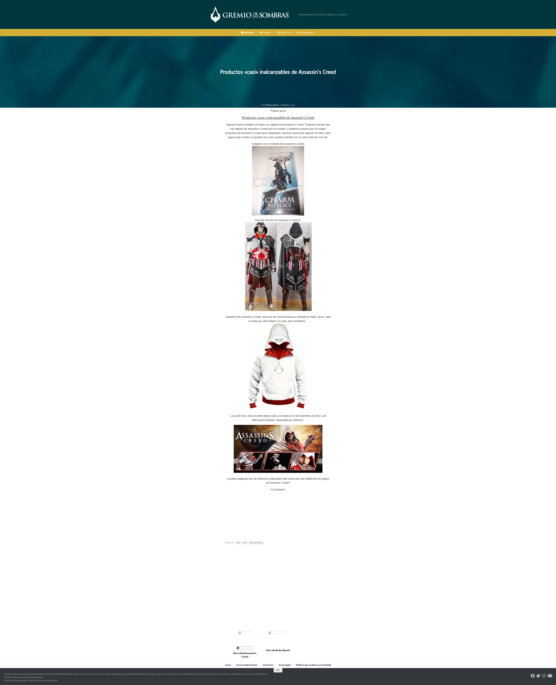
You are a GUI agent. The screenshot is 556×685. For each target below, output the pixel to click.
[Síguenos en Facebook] (533, 676)
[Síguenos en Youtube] (550, 676)
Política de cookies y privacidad (313, 664)
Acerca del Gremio (246, 664)
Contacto (268, 664)
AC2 (238, 543)
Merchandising (256, 543)
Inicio (228, 664)
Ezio (245, 543)
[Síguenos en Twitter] (538, 676)
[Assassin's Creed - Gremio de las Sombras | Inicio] (252, 14)
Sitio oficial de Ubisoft (278, 650)
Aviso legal (285, 664)
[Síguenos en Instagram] (544, 676)
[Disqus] (278, 587)
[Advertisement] (278, 514)
